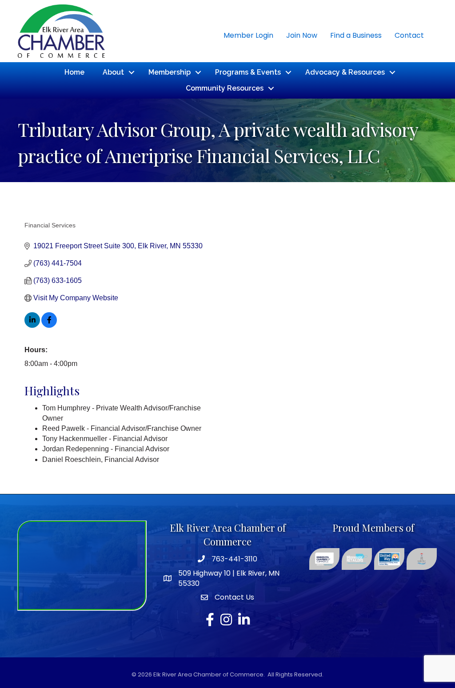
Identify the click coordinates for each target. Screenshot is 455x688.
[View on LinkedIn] (32, 325)
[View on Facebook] (49, 325)
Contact (409, 35)
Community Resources (224, 88)
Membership (169, 72)
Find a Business (356, 35)
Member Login (248, 35)
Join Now (301, 35)
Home (74, 72)
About (113, 72)
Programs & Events (248, 72)
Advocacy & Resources (345, 72)
